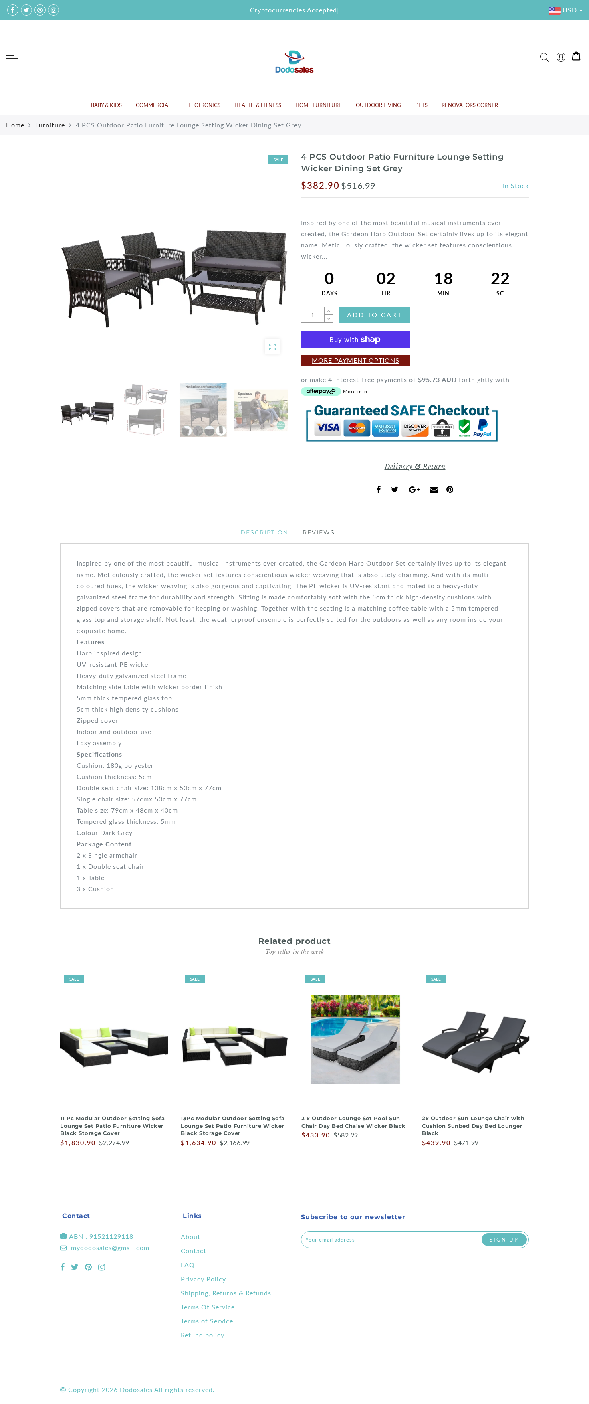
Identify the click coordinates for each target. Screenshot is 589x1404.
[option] (174, 265)
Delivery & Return (415, 467)
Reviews (319, 532)
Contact (193, 1250)
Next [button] (263, 269)
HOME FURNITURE (318, 105)
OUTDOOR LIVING (378, 105)
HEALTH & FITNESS (257, 105)
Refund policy (202, 1335)
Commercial (153, 105)
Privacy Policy (203, 1279)
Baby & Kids (106, 105)
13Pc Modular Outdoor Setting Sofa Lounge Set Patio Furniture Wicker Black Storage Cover (233, 1125)
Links (192, 1216)
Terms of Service (207, 1321)
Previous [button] (74, 270)
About (190, 1236)
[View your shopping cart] (576, 57)
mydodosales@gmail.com (110, 1247)
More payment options (355, 360)
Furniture (50, 125)
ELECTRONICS (202, 105)
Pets (421, 105)
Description (264, 532)
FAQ (188, 1264)
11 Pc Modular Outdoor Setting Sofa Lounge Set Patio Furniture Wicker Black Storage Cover (112, 1125)
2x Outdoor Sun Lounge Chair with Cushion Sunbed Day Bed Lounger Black (473, 1125)
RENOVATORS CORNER (470, 105)
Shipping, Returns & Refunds (226, 1293)
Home (15, 125)
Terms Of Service (208, 1307)
